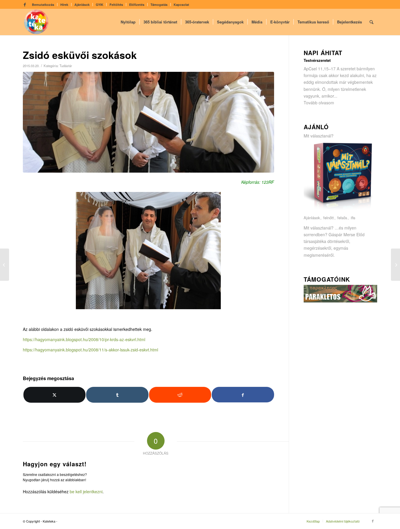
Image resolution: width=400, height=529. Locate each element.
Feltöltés (116, 4)
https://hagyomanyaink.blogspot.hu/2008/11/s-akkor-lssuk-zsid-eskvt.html (90, 350)
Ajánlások (82, 4)
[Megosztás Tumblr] (117, 395)
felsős (342, 218)
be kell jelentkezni (86, 491)
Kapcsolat (181, 4)
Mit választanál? (319, 136)
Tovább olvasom (319, 103)
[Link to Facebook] (24, 4)
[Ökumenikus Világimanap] (4, 265)
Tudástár (65, 65)
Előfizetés (136, 4)
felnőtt (328, 218)
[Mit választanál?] (340, 211)
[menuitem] (43, 4)
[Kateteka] (36, 22)
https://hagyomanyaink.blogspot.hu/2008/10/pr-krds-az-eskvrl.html (84, 339)
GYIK (99, 4)
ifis (353, 218)
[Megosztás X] (54, 395)
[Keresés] (371, 22)
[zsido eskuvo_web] (148, 122)
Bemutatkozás (43, 4)
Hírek (64, 4)
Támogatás (159, 4)
